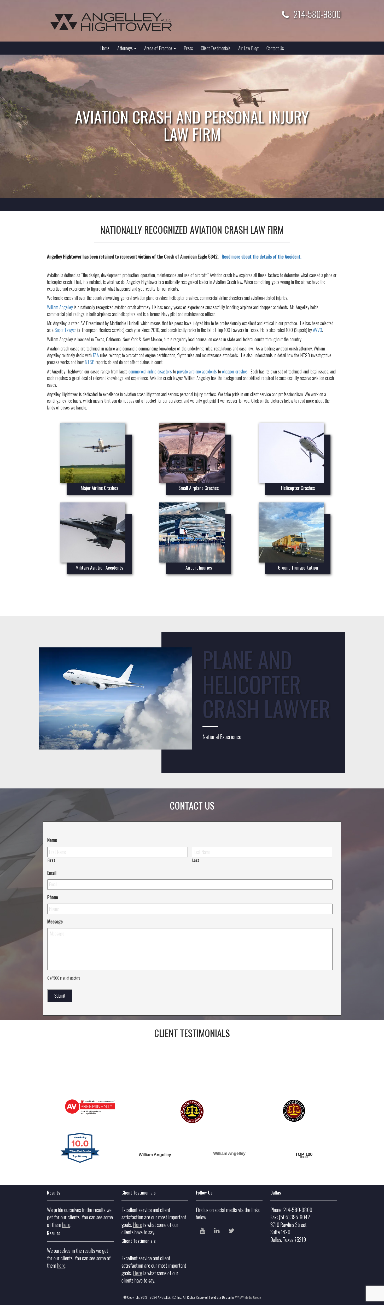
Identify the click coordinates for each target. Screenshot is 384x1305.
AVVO (317, 329)
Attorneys (125, 48)
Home (104, 48)
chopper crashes (235, 371)
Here (137, 1224)
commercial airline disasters (150, 371)
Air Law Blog (248, 48)
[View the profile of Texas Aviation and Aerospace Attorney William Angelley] (303, 1140)
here (66, 1224)
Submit (59, 995)
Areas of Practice (158, 48)
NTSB (90, 362)
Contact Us (275, 48)
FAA (96, 355)
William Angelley (60, 307)
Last (196, 860)
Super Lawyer (65, 329)
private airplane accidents (197, 371)
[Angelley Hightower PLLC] (115, 22)
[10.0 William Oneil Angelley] (80, 1167)
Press (188, 48)
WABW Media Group (248, 1297)
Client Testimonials (215, 48)
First (51, 860)
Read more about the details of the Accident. (261, 256)
